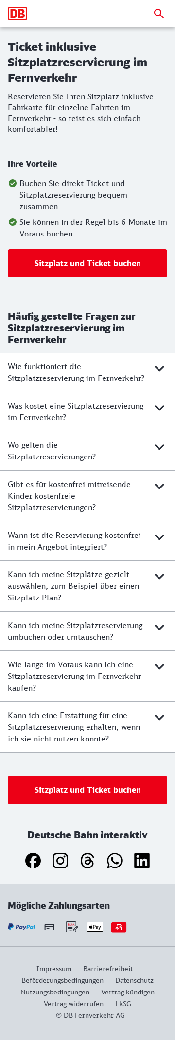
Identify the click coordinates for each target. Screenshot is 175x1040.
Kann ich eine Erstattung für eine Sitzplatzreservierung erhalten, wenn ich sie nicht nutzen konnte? (74, 726)
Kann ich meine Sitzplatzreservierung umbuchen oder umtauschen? (75, 631)
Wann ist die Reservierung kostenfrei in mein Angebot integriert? (74, 541)
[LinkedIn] (142, 860)
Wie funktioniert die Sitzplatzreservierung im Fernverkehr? (76, 372)
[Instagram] (60, 860)
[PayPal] (21, 927)
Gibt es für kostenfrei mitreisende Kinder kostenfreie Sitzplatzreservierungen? (69, 495)
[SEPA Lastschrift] (71, 927)
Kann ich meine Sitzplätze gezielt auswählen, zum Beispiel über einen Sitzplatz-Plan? (73, 585)
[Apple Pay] (95, 927)
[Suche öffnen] (159, 13)
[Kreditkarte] (49, 926)
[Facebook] (33, 860)
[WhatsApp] (114, 860)
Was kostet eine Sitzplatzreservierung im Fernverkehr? (75, 411)
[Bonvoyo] (119, 927)
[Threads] (87, 860)
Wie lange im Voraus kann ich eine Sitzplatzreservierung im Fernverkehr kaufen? (74, 676)
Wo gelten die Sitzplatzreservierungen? (52, 450)
